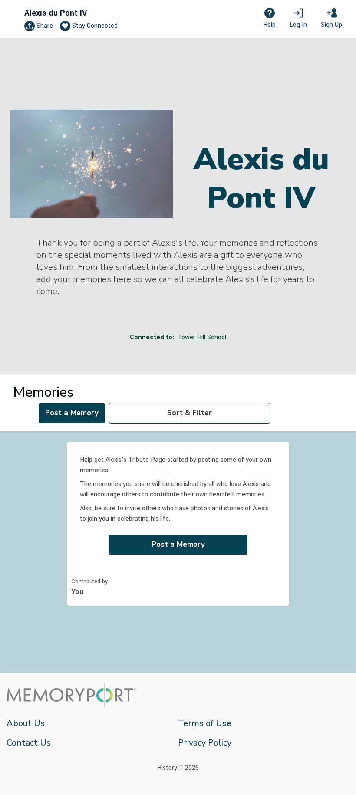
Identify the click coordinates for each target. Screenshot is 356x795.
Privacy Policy (204, 743)
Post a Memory (72, 413)
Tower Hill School (202, 337)
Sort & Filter (189, 413)
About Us (26, 723)
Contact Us (29, 743)
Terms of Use (204, 723)
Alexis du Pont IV (55, 13)
